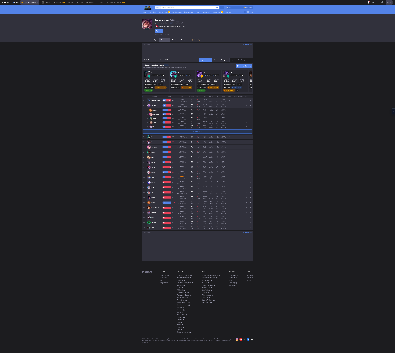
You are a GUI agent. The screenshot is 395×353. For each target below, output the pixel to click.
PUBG (179, 287)
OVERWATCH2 (181, 292)
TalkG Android (206, 295)
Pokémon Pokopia (183, 295)
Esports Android (207, 300)
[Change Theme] (377, 2)
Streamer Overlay (183, 332)
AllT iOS (204, 283)
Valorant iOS (206, 287)
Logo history (164, 283)
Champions (152, 12)
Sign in (389, 2)
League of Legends (30, 2)
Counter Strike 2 (182, 305)
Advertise (250, 278)
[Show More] (368, 2)
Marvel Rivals (181, 297)
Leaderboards (177, 12)
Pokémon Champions (184, 283)
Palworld (180, 280)
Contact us (232, 285)
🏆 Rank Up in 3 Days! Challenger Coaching (245, 7)
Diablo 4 (179, 310)
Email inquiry (233, 283)
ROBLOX (180, 290)
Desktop (179, 317)
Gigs (178, 329)
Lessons (228, 12)
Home (144, 12)
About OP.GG (164, 275)
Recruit (249, 280)
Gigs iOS (204, 292)
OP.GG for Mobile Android (210, 275)
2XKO (179, 312)
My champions (205, 60)
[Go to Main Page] (6, 2)
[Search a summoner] (216, 7)
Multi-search (206, 12)
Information (217, 12)
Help (230, 280)
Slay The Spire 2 (182, 302)
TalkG (179, 325)
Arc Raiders (181, 300)
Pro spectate (188, 12)
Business (250, 275)
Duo (178, 322)
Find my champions (245, 66)
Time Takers (181, 315)
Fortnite (179, 307)
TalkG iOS (205, 297)
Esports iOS (205, 302)
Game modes (164, 12)
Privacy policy (233, 275)
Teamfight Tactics (183, 278)
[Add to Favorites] (177, 20)
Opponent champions (221, 60)
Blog (161, 280)
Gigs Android (206, 290)
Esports (179, 327)
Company (163, 278)
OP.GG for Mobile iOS (208, 278)
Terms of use (233, 278)
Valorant (180, 285)
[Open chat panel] (393, 111)
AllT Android (206, 280)
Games (179, 320)
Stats (197, 12)
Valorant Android (207, 285)
